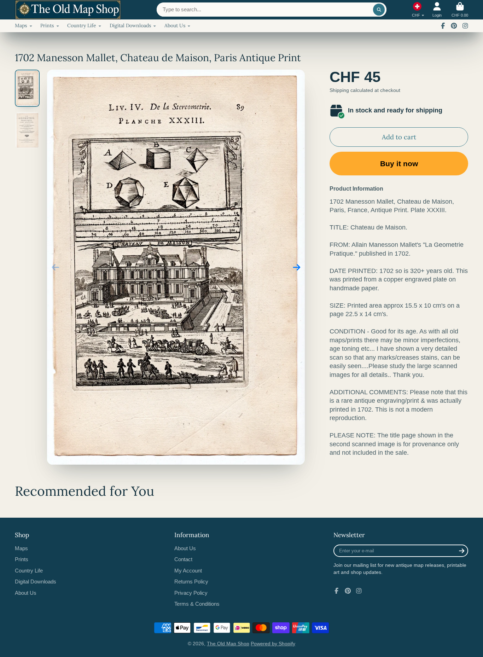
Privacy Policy (191, 593)
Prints (47, 25)
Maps (21, 25)
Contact (183, 559)
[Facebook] (443, 26)
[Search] (379, 10)
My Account (188, 571)
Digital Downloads (130, 25)
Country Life (81, 25)
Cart (460, 9)
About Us (174, 25)
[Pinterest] (454, 26)
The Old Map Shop (228, 643)
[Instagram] (465, 26)
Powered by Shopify (273, 643)
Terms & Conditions (197, 604)
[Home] (68, 9)
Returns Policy (191, 581)
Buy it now (399, 163)
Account (437, 9)
